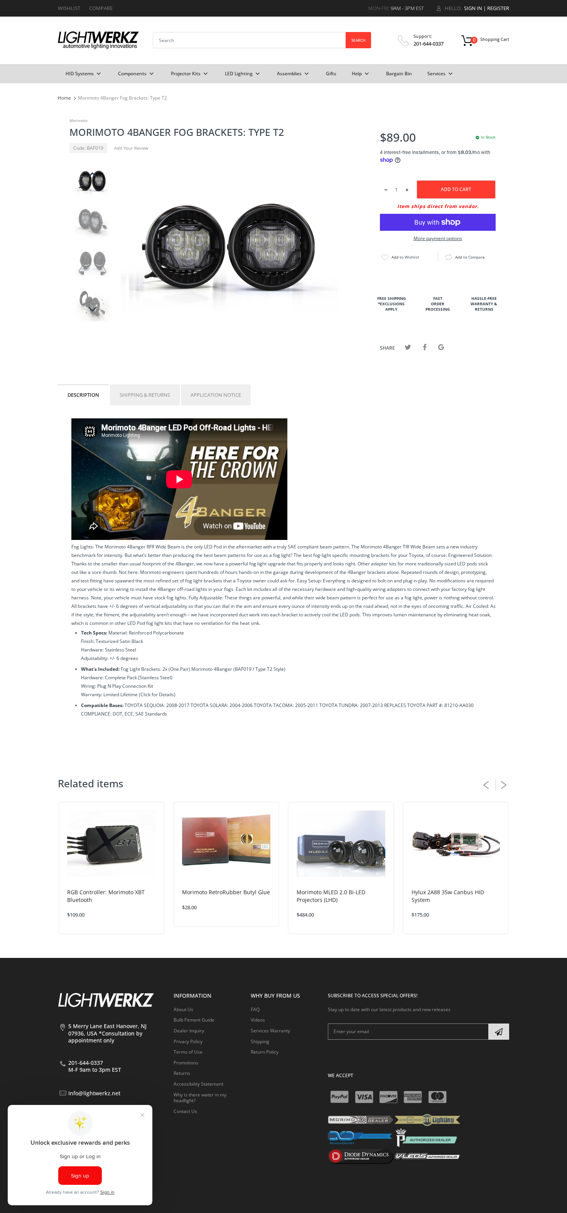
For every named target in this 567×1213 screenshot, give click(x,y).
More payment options (437, 238)
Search (358, 40)
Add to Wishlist (405, 257)
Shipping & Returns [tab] (145, 394)
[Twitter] (408, 347)
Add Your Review (131, 148)
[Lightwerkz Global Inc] (98, 40)
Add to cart (456, 189)
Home (64, 98)
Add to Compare (470, 257)
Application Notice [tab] (216, 394)
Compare (101, 8)
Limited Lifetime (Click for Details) (139, 694)
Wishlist (69, 8)
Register (498, 8)
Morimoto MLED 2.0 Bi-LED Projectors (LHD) (331, 895)
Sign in (473, 8)
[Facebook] (424, 347)
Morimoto (78, 120)
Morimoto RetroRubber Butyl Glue (226, 892)
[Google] (441, 347)
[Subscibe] (498, 1032)
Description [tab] (83, 394)
